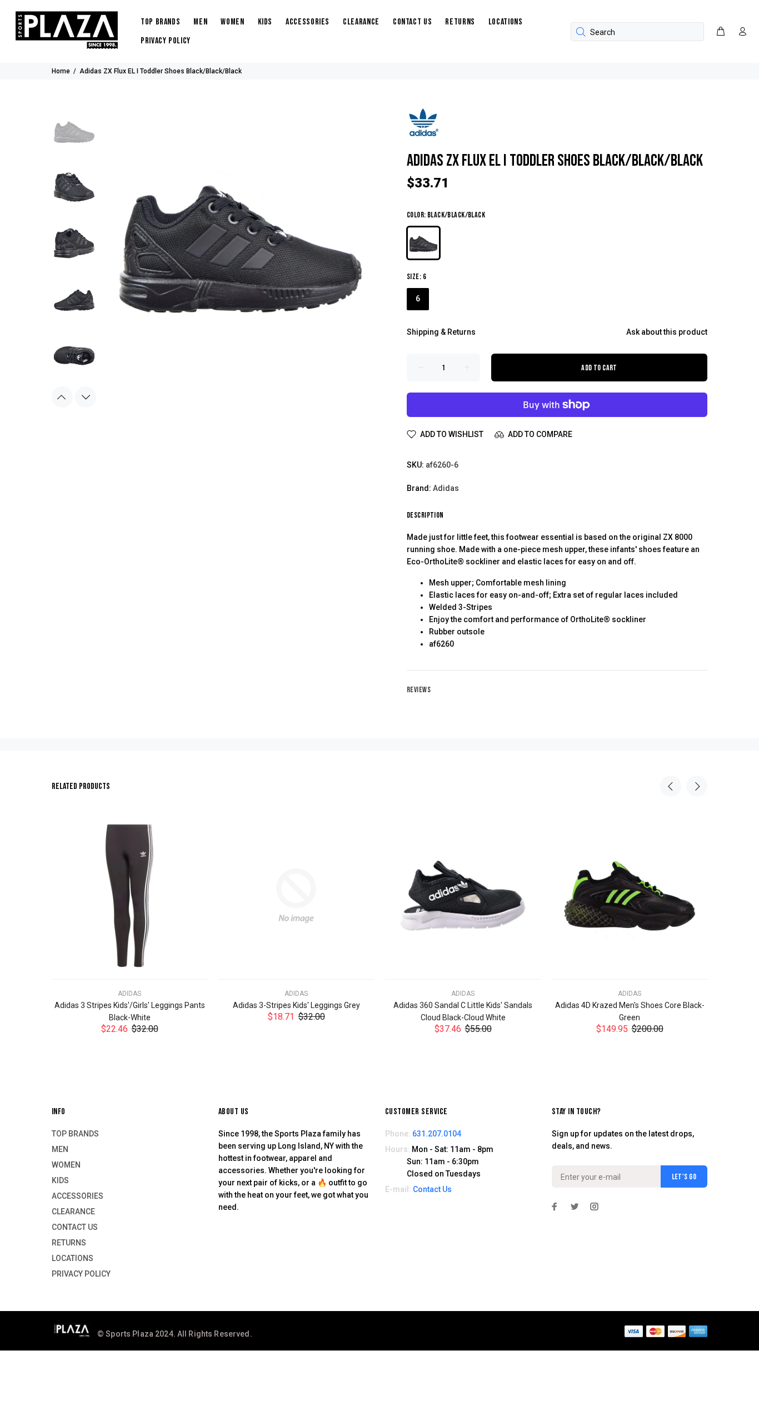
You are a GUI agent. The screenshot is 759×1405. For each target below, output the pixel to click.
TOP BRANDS (160, 22)
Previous (62, 397)
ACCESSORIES (307, 22)
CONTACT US (412, 22)
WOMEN (232, 22)
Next (85, 397)
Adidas (446, 488)
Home (61, 71)
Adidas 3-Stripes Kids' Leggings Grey (296, 1005)
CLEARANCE (361, 22)
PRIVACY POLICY (166, 41)
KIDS (265, 22)
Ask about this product (666, 331)
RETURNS (460, 22)
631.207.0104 (436, 1133)
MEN (200, 22)
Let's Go (684, 1176)
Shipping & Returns (441, 331)
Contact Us (432, 1189)
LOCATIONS (505, 22)
